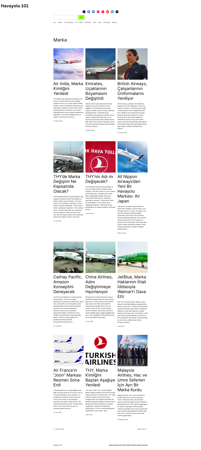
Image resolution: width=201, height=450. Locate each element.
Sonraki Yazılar (58, 429)
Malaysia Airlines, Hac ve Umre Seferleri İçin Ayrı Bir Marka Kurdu (132, 380)
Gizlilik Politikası (131, 445)
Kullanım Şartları (142, 445)
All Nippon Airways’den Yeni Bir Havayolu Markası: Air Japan (128, 188)
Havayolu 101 (57, 445)
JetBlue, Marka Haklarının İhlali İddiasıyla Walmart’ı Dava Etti (131, 287)
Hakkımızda (117, 445)
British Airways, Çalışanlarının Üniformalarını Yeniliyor (132, 91)
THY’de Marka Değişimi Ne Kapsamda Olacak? (66, 184)
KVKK (124, 445)
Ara (81, 17)
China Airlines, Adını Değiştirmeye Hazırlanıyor (99, 284)
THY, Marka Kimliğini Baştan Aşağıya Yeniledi (100, 377)
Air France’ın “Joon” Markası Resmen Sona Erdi (67, 377)
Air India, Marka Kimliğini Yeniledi (68, 88)
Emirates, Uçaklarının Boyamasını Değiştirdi (96, 91)
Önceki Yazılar (142, 429)
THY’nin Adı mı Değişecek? (99, 179)
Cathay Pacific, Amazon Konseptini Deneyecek (67, 284)
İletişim (111, 445)
